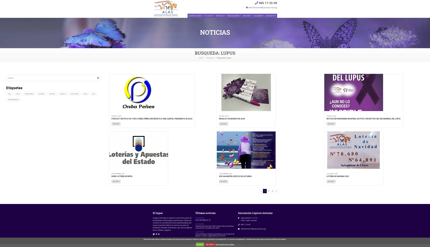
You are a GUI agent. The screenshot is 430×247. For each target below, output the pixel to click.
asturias (52, 94)
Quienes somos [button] (195, 16)
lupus (18, 94)
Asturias (41, 94)
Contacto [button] (270, 16)
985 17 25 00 (267, 3)
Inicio (201, 58)
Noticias (210, 58)
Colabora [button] (258, 16)
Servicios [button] (220, 16)
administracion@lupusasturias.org (262, 7)
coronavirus (29, 94)
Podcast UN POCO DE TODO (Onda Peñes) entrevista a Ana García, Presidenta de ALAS (214, 227)
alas (93, 94)
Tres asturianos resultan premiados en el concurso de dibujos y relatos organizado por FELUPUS (214, 235)
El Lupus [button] (209, 16)
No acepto (210, 244)
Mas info (116, 124)
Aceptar (200, 244)
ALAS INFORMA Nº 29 (203, 220)
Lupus (85, 94)
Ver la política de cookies (224, 244)
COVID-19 (63, 94)
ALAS (9, 94)
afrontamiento (13, 100)
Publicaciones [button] (233, 16)
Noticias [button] (247, 16)
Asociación (74, 94)
